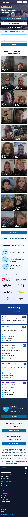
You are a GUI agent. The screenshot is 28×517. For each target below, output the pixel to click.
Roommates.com (13, 449)
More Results (14, 232)
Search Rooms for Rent (14, 18)
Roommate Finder (5, 486)
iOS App (3, 511)
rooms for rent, (4, 463)
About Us (3, 470)
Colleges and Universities (6, 490)
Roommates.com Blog (6, 472)
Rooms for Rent (4, 483)
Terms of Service (4, 499)
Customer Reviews (5, 476)
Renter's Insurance (5, 478)
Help (2, 507)
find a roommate (11, 452)
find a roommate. (13, 463)
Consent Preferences (5, 501)
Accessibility (3, 495)
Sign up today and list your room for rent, (14, 461)
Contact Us (3, 509)
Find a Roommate (14, 430)
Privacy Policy (4, 497)
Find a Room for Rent (14, 443)
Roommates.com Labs (6, 474)
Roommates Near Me (5, 488)
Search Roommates (14, 23)
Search (14, 44)
